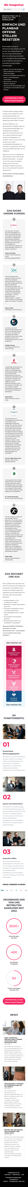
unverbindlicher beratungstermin (14, 99)
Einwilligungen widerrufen (17, 1181)
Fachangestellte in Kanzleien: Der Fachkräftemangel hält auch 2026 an (14, 1085)
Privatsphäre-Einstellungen (13, 1177)
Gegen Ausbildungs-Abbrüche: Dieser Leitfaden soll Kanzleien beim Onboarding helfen (13, 1040)
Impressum (7, 1174)
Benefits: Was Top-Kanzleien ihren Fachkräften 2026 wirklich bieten (13, 1131)
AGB (22, 1174)
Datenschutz (16, 1174)
